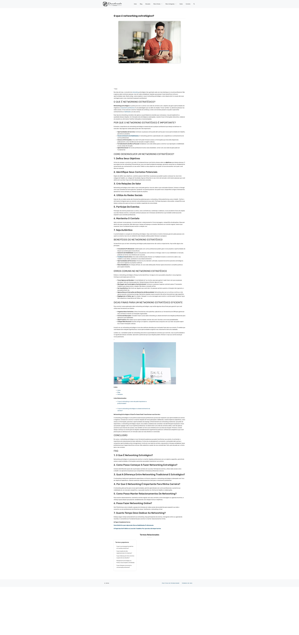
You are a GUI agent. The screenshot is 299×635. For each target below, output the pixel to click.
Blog (141, 4)
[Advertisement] (149, 76)
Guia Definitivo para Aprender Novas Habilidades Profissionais (134, 525)
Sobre (181, 4)
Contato (188, 4)
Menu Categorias (169, 4)
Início (135, 4)
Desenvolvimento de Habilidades (128, 136)
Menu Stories (156, 4)
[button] (194, 4)
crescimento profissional (127, 108)
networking (135, 92)
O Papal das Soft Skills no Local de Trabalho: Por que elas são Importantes (137, 528)
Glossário (147, 4)
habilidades (127, 111)
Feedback (120, 257)
